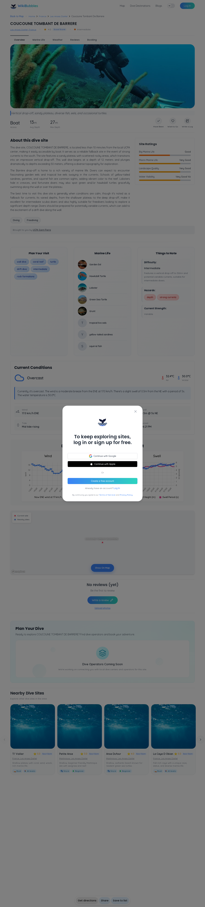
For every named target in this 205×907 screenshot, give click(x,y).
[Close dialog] (135, 411)
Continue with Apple (104, 464)
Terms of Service (107, 495)
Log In (117, 488)
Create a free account (102, 481)
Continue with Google (105, 456)
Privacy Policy (126, 495)
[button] (102, 453)
